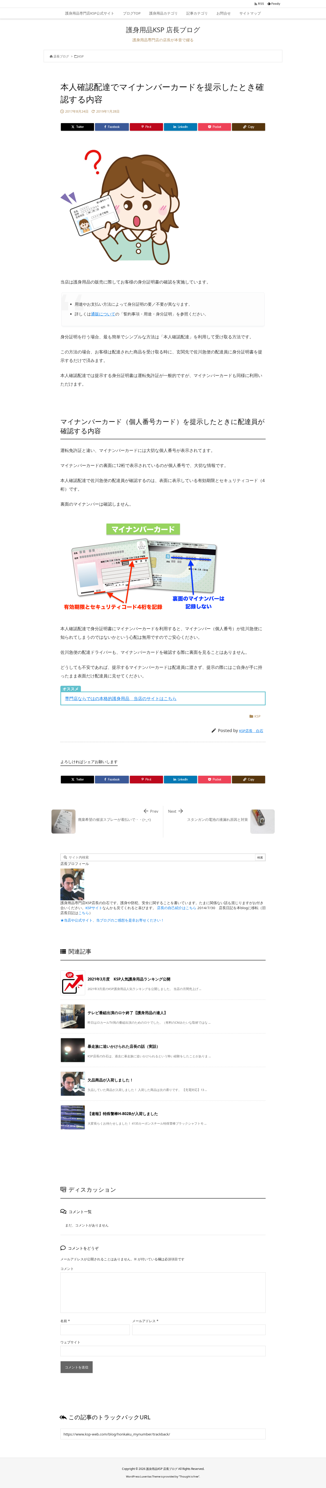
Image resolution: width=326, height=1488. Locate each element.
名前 (65, 1321)
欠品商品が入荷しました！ (110, 1080)
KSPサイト (93, 907)
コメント (67, 1268)
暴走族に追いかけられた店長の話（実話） (124, 1046)
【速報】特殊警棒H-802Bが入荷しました (123, 1113)
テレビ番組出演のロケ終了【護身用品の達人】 (128, 1012)
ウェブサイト (70, 1342)
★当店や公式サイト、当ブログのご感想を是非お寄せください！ (112, 920)
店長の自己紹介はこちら (176, 907)
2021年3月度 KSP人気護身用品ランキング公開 (129, 979)
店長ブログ (61, 56)
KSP (81, 56)
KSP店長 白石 (251, 730)
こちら (83, 912)
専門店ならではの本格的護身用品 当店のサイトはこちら (121, 698)
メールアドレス (145, 1321)
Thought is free (189, 1476)
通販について (103, 314)
